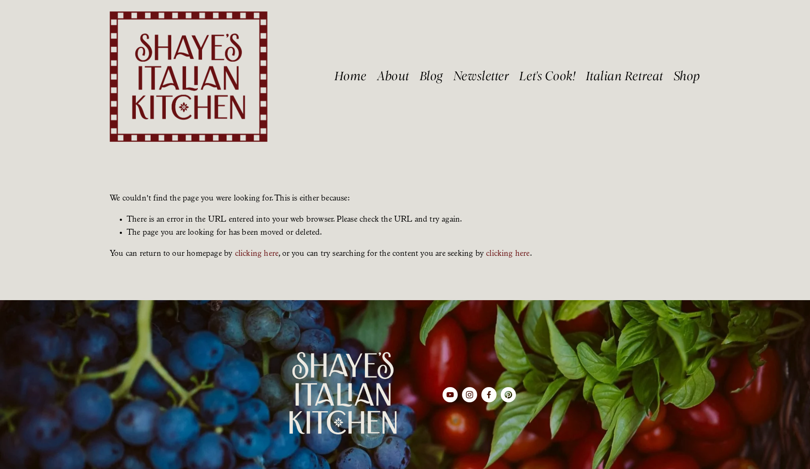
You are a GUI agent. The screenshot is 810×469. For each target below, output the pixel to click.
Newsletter (481, 76)
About (393, 76)
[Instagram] (469, 394)
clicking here (257, 254)
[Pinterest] (508, 394)
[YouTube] (450, 394)
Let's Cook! (547, 76)
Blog (431, 76)
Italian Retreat (624, 76)
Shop (687, 76)
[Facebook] (489, 394)
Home (351, 76)
